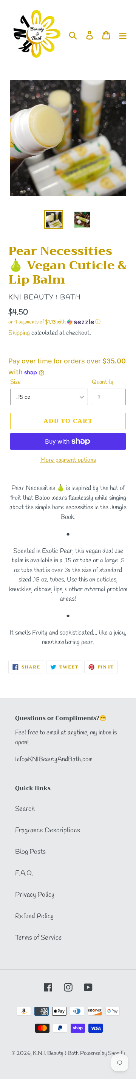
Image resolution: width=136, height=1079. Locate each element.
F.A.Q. (24, 873)
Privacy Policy (34, 894)
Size (15, 382)
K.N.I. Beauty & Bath (56, 1053)
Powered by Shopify (102, 1053)
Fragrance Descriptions (47, 830)
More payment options (68, 460)
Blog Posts (30, 851)
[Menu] (122, 35)
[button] (68, 322)
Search (25, 808)
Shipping (19, 333)
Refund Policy (34, 916)
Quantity (102, 382)
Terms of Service (38, 937)
